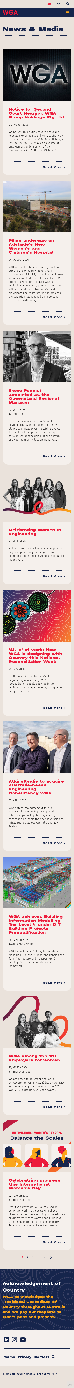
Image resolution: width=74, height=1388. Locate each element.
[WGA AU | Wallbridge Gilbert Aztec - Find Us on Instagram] (14, 1339)
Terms (9, 1357)
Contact (41, 1357)
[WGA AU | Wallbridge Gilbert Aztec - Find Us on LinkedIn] (6, 1339)
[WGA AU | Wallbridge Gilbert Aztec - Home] (10, 12)
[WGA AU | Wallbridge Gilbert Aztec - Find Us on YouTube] (22, 1339)
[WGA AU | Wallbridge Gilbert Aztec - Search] (53, 1357)
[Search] (67, 4)
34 (44, 1257)
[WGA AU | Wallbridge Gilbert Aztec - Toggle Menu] (67, 12)
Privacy (25, 1357)
